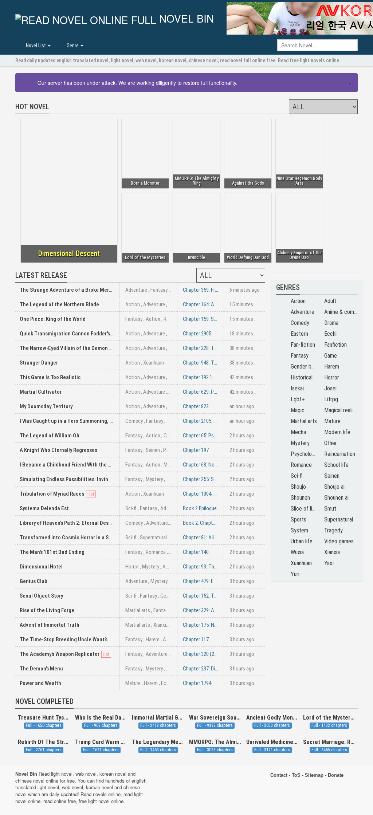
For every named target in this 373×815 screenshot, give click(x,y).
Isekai (297, 388)
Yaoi (329, 563)
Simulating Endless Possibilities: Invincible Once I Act (82, 479)
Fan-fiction (303, 344)
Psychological (306, 453)
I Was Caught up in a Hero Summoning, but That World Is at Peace (95, 421)
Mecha (298, 432)
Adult (330, 301)
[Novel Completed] (76, 706)
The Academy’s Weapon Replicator (59, 654)
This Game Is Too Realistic (50, 377)
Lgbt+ (298, 399)
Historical (302, 377)
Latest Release (41, 275)
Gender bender (175, 595)
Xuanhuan (153, 362)
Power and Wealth (40, 683)
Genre (73, 45)
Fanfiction (335, 344)
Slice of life (304, 508)
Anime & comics (342, 311)
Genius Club (33, 581)
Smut (330, 508)
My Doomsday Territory (46, 406)
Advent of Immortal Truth (49, 625)
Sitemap (314, 774)
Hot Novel (32, 106)
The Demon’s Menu (41, 668)
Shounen (300, 497)
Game (330, 355)
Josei (330, 388)
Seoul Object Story (41, 595)
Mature (171, 464)
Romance (174, 319)
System (299, 530)
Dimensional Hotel (41, 566)
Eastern (299, 333)
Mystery (154, 479)
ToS (296, 774)
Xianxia (161, 625)
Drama (331, 322)
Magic (298, 410)
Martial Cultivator (41, 392)
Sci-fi (131, 508)
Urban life (302, 541)
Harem (173, 421)
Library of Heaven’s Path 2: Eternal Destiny (68, 523)
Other (330, 443)
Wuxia (297, 552)
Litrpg (331, 399)
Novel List (36, 45)
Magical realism (341, 410)
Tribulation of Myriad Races (52, 494)
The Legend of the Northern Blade (59, 304)
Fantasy (159, 290)
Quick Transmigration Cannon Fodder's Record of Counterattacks (96, 333)
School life (336, 464)
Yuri (295, 574)
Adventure (136, 290)
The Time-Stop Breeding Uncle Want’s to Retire (74, 639)
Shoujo (298, 486)
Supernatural (153, 537)
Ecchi (166, 683)
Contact (278, 774)
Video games (339, 541)
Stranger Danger (39, 362)
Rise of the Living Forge (47, 610)
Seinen (153, 450)
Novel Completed (44, 701)
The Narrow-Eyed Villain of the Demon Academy (75, 348)
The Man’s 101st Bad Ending (52, 552)
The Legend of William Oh (49, 435)
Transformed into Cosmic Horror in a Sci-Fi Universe (80, 537)
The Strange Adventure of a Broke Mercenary (72, 290)
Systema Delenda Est (44, 508)
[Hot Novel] (52, 111)
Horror (132, 566)
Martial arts (137, 610)
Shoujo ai (334, 486)
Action (132, 304)
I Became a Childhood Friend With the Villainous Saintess (86, 464)
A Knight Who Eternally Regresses (58, 450)
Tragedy (333, 530)
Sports (298, 519)
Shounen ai (336, 497)
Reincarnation (339, 453)
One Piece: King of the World (53, 319)
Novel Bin (185, 19)
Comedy (134, 421)
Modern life (337, 432)
